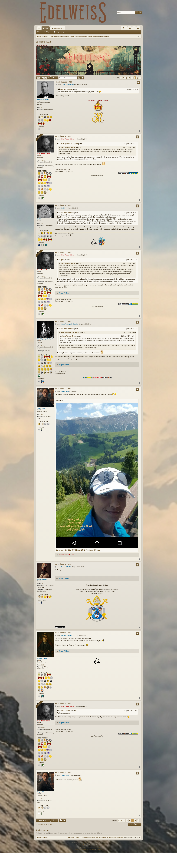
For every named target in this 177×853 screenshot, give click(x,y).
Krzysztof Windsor (43, 99)
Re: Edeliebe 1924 (64, 82)
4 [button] (131, 78)
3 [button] (129, 78)
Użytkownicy (58, 28)
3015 (42, 345)
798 (42, 223)
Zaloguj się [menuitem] (134, 28)
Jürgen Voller (64, 293)
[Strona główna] (72, 12)
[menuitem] (130, 28)
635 (42, 583)
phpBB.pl (97, 847)
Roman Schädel (42, 579)
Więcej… (39, 28)
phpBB (85, 842)
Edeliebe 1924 (43, 41)
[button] (121, 77)
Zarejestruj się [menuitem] (138, 28)
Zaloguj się (49, 32)
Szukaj (40, 32)
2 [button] (126, 78)
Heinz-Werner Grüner (43, 153)
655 (42, 414)
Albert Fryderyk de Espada (68, 144)
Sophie (39, 219)
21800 (43, 160)
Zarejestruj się (60, 32)
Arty (84, 845)
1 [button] (123, 78)
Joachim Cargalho (66, 89)
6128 (42, 665)
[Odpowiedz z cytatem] (138, 82)
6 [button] (137, 78)
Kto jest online (42, 830)
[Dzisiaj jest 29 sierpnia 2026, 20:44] (139, 36)
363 (42, 107)
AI (125, 28)
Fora (46, 28)
